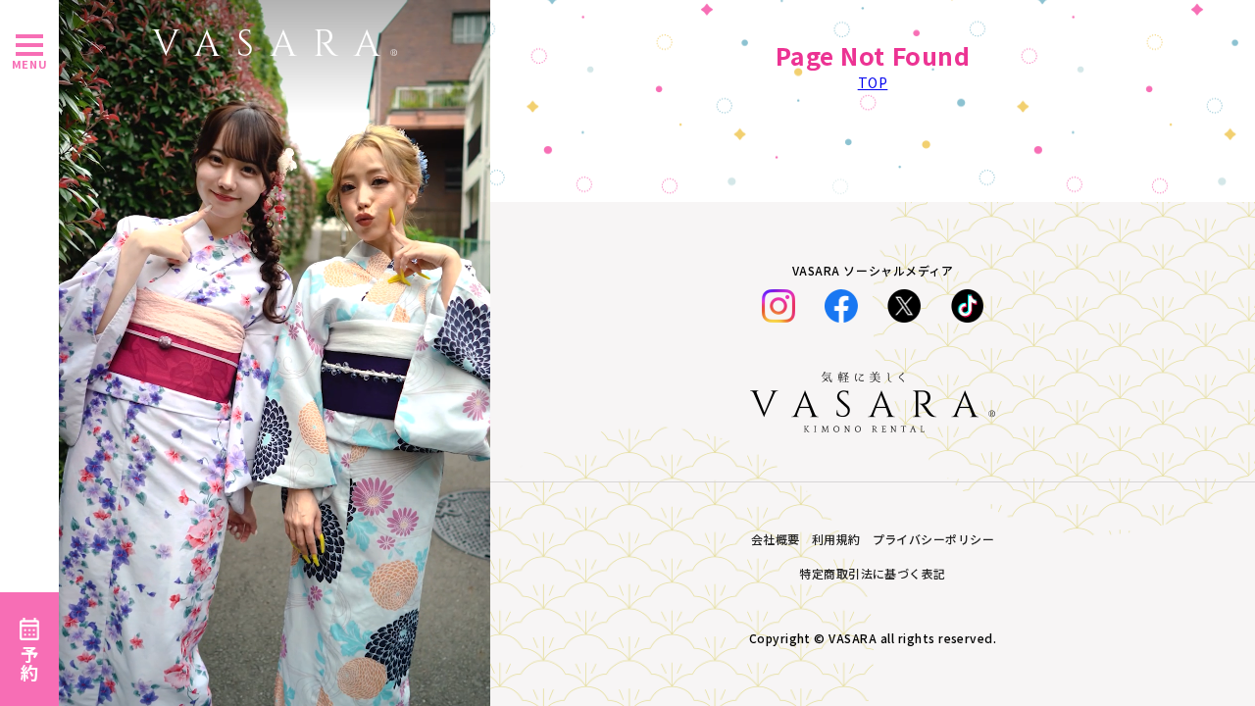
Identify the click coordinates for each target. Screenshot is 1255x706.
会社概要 (775, 538)
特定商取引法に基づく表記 (872, 573)
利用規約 (836, 538)
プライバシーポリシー (934, 538)
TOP (873, 82)
